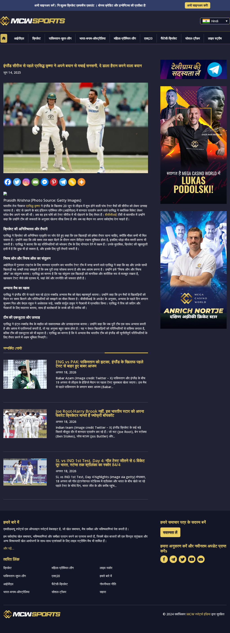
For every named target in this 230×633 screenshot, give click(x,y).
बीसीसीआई (111, 214)
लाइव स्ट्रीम (215, 38)
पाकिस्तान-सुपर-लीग (60, 38)
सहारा (103, 592)
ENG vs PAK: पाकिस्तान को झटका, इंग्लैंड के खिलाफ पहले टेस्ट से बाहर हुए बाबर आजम (99, 363)
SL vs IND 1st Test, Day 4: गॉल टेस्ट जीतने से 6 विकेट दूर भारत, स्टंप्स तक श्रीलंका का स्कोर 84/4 (100, 462)
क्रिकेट (36, 38)
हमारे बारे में (106, 576)
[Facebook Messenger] (45, 182)
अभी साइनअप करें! (197, 5)
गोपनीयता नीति (108, 584)
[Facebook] (8, 182)
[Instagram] (26, 182)
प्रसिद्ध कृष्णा (33, 206)
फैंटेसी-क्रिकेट (169, 38)
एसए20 (148, 38)
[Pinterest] (54, 182)
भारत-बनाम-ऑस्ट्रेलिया (93, 38)
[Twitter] (17, 182)
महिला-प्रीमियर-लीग (125, 38)
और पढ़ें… (8, 548)
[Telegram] (63, 182)
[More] (81, 182)
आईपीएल (19, 38)
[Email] (35, 182)
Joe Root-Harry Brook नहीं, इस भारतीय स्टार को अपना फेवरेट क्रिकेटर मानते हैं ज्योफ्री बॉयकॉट (100, 413)
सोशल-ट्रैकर (192, 38)
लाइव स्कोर (106, 568)
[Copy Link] (72, 182)
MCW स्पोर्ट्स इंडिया (198, 614)
